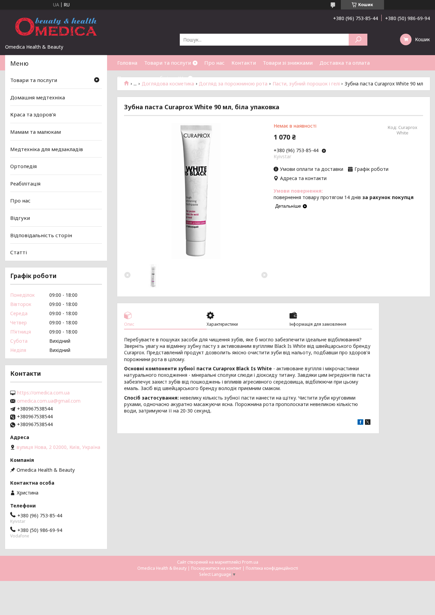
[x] (367, 423)
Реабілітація (25, 183)
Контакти (243, 62)
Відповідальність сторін (41, 235)
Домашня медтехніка (37, 97)
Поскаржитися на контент (216, 568)
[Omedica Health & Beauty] (56, 26)
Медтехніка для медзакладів (46, 148)
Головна (127, 62)
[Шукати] (358, 40)
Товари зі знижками (288, 62)
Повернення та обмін (144, 78)
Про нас (214, 62)
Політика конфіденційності (272, 568)
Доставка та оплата (344, 62)
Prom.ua (250, 562)
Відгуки (20, 217)
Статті (18, 252)
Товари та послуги (167, 62)
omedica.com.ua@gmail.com (49, 401)
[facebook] (360, 423)
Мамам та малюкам (35, 131)
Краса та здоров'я (33, 114)
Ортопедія (23, 166)
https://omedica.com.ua (43, 393)
